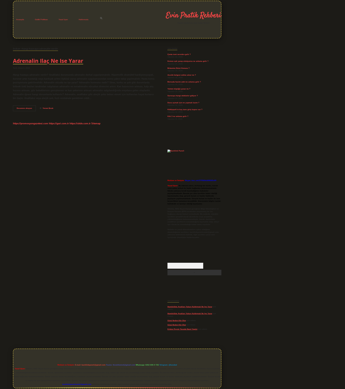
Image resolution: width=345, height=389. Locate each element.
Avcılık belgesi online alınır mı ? (181, 75)
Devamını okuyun (26, 109)
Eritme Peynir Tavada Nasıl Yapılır (182, 329)
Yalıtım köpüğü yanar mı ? (178, 89)
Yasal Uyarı (63, 19)
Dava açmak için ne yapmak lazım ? (183, 103)
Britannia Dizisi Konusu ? (178, 68)
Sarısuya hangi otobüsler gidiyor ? (182, 96)
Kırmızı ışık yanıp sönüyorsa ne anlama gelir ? (187, 61)
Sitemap (95, 123)
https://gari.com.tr (59, 123)
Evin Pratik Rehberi (193, 15)
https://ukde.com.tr (80, 123)
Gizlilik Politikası (41, 19)
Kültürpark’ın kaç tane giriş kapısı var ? (184, 109)
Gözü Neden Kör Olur (176, 320)
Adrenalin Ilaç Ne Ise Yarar (48, 60)
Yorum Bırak (48, 108)
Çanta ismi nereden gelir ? (179, 54)
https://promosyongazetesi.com (30, 123)
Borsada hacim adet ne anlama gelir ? (184, 82)
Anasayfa (20, 19)
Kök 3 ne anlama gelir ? (177, 116)
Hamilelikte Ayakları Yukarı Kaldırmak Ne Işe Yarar (189, 307)
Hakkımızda (83, 19)
